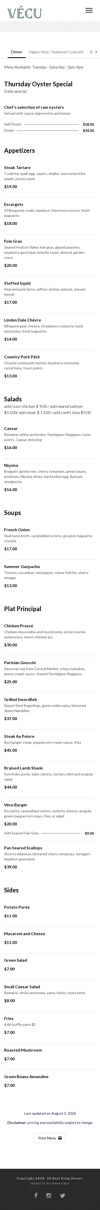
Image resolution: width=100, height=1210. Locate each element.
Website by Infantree (50, 1183)
